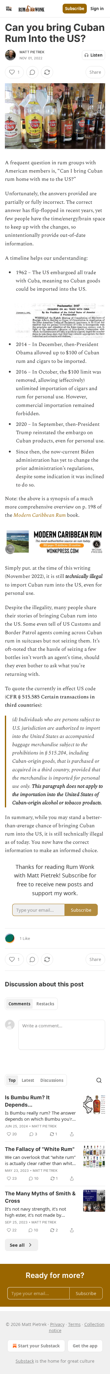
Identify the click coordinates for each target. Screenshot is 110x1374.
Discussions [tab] (51, 1080)
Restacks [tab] (45, 1004)
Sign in (97, 8)
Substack (25, 1361)
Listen (96, 55)
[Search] (99, 1080)
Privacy (57, 1324)
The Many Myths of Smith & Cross (40, 1197)
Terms (74, 1324)
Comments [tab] (19, 1004)
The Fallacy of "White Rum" (40, 1149)
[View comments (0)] (32, 72)
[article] (55, 1116)
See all (17, 1245)
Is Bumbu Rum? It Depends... (27, 1101)
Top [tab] (12, 1080)
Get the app (85, 1346)
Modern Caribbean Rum (39, 515)
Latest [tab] (28, 1080)
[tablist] (31, 1004)
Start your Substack (39, 1346)
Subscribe (74, 8)
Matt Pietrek (32, 52)
